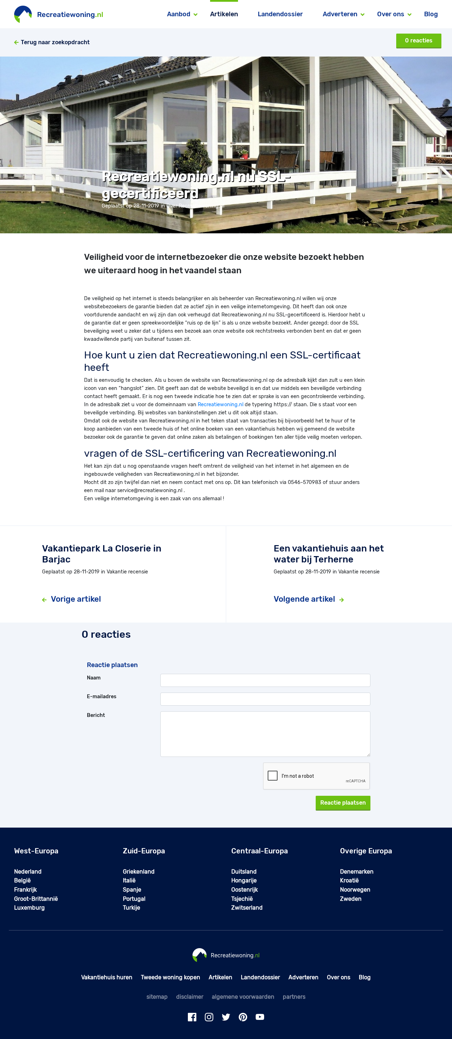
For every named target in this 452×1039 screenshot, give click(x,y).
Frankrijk (25, 889)
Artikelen (224, 14)
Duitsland (244, 871)
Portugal (134, 898)
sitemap (157, 996)
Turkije (131, 907)
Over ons (338, 977)
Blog (431, 14)
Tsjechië (242, 898)
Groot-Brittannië (36, 898)
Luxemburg (29, 907)
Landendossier (280, 14)
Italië (129, 880)
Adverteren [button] (340, 14)
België (22, 880)
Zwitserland (247, 907)
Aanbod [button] (178, 14)
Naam (94, 678)
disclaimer (189, 996)
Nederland (28, 871)
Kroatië (349, 880)
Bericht (96, 715)
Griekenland (139, 871)
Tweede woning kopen (170, 977)
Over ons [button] (390, 14)
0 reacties (419, 40)
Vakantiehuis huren (106, 977)
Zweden (351, 898)
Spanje (132, 889)
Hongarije (244, 880)
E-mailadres (102, 697)
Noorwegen (355, 889)
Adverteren (304, 977)
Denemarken (357, 871)
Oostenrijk (244, 889)
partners (294, 996)
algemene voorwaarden (243, 996)
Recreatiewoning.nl (220, 405)
